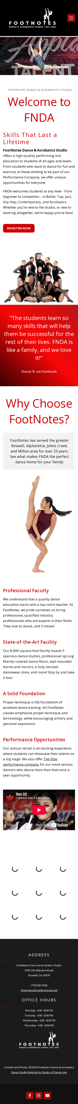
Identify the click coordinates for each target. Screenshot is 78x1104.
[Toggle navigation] (71, 18)
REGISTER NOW (19, 228)
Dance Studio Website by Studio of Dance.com (39, 1072)
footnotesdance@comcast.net (39, 990)
